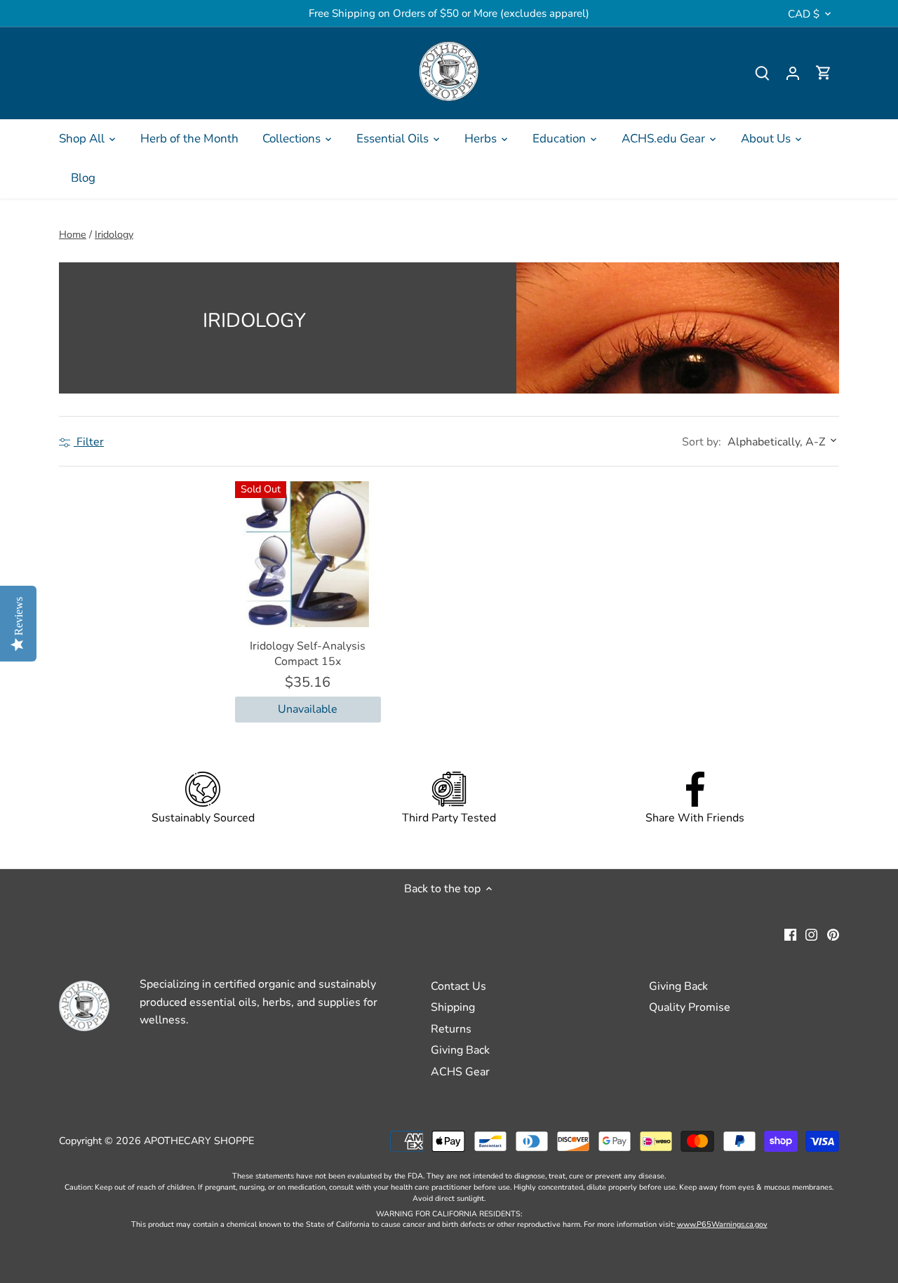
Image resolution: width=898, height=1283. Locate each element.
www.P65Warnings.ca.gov (722, 1224)
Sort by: (701, 442)
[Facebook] (790, 934)
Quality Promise (689, 1007)
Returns (451, 1029)
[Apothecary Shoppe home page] (448, 71)
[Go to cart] (823, 73)
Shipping (453, 1007)
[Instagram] (811, 934)
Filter (89, 442)
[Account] (792, 73)
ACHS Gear (460, 1072)
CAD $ (803, 14)
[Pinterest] (833, 934)
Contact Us (458, 986)
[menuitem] (87, 139)
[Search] (761, 73)
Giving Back (460, 1050)
